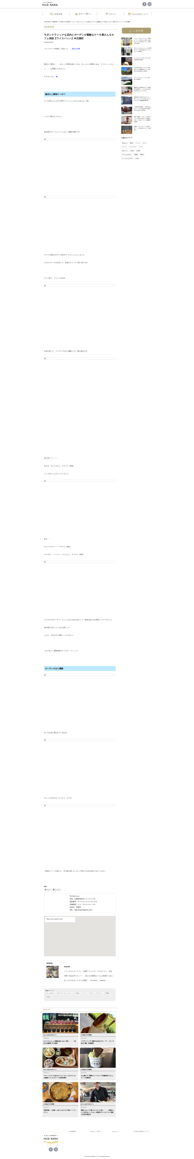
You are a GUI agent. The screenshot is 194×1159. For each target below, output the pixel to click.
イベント (137, 143)
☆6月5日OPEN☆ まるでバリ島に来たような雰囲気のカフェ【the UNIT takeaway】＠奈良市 (142, 69)
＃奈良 (137, 158)
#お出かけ (125, 143)
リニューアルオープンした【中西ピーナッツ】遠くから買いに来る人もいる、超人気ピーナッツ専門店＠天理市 (142, 41)
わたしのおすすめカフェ (50, 1035)
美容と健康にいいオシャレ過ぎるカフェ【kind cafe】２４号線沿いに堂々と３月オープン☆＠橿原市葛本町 (142, 119)
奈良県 (138, 150)
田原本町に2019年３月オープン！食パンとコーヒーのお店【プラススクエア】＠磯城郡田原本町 (142, 99)
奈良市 (132, 150)
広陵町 (107, 993)
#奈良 (131, 143)
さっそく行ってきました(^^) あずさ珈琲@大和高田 (142, 58)
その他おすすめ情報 (86, 1035)
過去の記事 (76, 49)
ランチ (141, 147)
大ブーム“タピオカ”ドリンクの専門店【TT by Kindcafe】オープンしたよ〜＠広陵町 (142, 50)
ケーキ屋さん (76, 993)
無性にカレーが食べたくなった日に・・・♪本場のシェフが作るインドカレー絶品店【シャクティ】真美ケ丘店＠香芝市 (97, 1112)
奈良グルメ (125, 150)
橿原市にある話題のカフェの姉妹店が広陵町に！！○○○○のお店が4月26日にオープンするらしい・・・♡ (142, 90)
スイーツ (84, 993)
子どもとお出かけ (127, 154)
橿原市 (142, 154)
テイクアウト (133, 147)
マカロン (91, 993)
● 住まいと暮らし (96, 1131)
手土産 (48, 997)
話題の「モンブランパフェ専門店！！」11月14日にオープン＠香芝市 (142, 128)
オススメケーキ (61, 993)
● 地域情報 (72, 1131)
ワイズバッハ (99, 993)
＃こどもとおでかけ (127, 158)
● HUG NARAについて (141, 1131)
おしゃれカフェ (50, 993)
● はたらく (115, 1131)
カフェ (69, 993)
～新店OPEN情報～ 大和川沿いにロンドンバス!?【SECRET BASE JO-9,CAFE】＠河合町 (143, 108)
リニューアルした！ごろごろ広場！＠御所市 (142, 78)
